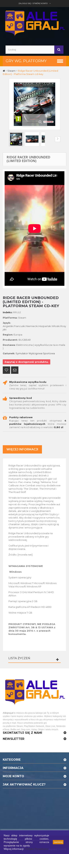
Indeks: (8, 312)
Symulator (22, 353)
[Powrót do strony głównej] (4, 70)
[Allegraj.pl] (34, 23)
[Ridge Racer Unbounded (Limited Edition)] (16, 139)
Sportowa (49, 353)
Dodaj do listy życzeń (6, 370)
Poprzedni (11, 139)
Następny (57, 139)
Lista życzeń (19, 658)
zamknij (58, 842)
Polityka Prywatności (37, 848)
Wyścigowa (35, 353)
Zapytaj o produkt (14, 370)
